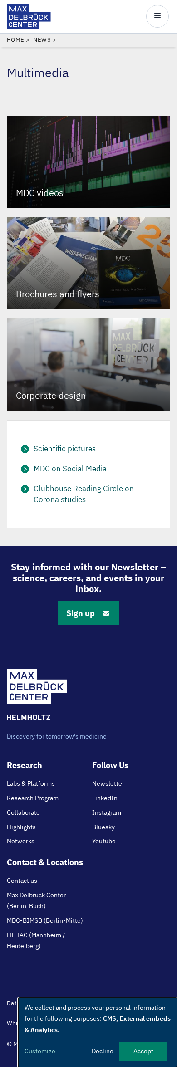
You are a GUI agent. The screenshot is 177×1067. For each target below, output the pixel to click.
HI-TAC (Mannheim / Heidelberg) (36, 940)
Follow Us (110, 765)
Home (16, 40)
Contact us (22, 880)
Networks (20, 841)
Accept (143, 1051)
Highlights (21, 827)
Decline (102, 1051)
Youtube (104, 841)
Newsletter (108, 783)
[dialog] (97, 1032)
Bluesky (103, 827)
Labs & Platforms (31, 783)
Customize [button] (40, 1051)
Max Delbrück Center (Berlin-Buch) (36, 900)
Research (24, 765)
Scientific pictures (65, 449)
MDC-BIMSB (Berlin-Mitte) (45, 920)
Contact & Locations (45, 862)
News (42, 40)
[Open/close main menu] (157, 16)
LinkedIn (105, 798)
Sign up (80, 613)
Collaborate (23, 812)
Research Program (33, 798)
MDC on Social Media (70, 469)
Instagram (106, 812)
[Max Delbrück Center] (29, 27)
